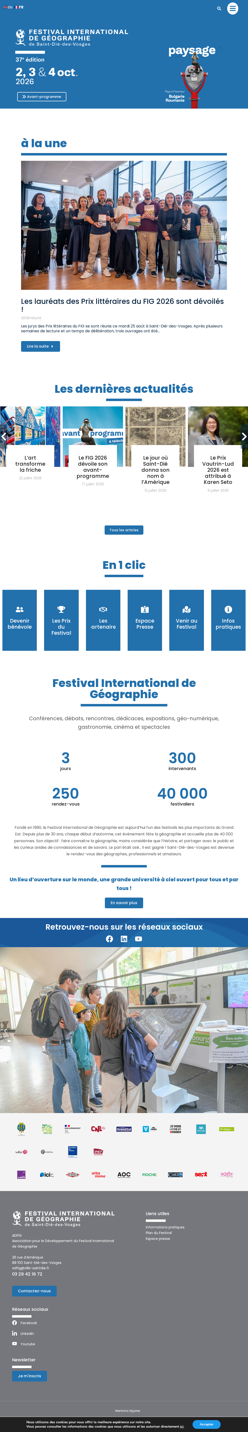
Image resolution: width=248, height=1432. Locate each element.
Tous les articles (124, 530)
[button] (5, 1031)
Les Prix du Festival (61, 626)
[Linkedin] (124, 939)
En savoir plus (124, 903)
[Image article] (124, 225)
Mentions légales (127, 1411)
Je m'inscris (29, 1376)
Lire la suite (38, 346)
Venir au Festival (186, 623)
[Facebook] (109, 939)
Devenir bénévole (20, 623)
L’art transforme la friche (30, 463)
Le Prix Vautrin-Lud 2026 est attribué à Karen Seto (218, 470)
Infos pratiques (228, 623)
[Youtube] (138, 939)
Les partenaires (103, 623)
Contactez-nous (34, 1291)
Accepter (206, 1424)
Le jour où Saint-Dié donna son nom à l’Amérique (155, 470)
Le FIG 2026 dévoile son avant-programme (93, 467)
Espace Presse (144, 623)
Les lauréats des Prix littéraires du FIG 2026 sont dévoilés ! (122, 305)
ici (182, 1426)
